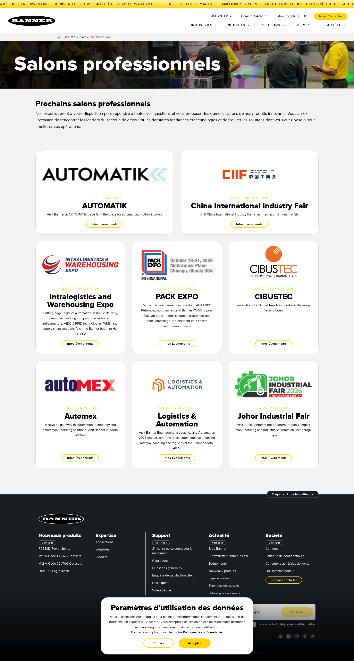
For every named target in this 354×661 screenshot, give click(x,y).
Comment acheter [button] (284, 580)
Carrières (272, 549)
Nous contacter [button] (330, 16)
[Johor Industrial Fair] (273, 414)
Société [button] (334, 25)
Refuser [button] (158, 643)
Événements (218, 564)
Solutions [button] (270, 25)
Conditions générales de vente (288, 564)
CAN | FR (221, 16)
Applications (104, 542)
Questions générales (167, 568)
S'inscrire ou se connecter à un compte (172, 551)
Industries (102, 549)
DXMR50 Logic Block (54, 571)
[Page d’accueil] (58, 37)
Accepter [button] (194, 643)
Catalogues (160, 561)
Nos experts (160, 583)
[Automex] (80, 414)
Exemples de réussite (224, 586)
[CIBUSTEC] (273, 297)
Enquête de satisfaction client (173, 575)
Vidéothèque (161, 590)
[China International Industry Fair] (249, 192)
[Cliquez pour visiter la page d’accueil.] (32, 20)
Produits (101, 557)
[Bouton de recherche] (305, 16)
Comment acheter (254, 16)
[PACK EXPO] (177, 297)
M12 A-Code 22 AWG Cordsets (60, 564)
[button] (293, 494)
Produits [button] (236, 25)
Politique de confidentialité (285, 556)
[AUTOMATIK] (105, 192)
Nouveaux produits (222, 571)
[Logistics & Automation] (177, 414)
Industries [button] (202, 25)
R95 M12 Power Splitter (55, 549)
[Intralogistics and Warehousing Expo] (80, 297)
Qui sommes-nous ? (280, 571)
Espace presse (219, 578)
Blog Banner (217, 549)
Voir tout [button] (47, 542)
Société (70, 37)
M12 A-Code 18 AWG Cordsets (60, 556)
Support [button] (303, 25)
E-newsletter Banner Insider (228, 556)
